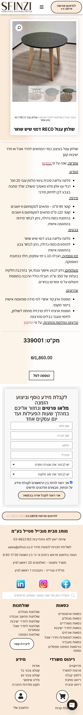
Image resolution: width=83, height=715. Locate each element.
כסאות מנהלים (71, 618)
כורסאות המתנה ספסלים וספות (64, 649)
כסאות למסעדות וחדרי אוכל (63, 637)
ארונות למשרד (71, 670)
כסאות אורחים (71, 632)
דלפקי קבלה (73, 675)
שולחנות (21, 605)
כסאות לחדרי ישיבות (67, 628)
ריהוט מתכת (73, 680)
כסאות (62, 605)
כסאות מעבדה (71, 642)
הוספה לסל (41, 375)
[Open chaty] (72, 705)
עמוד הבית (70, 117)
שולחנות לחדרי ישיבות (51, 117)
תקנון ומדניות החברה (26, 684)
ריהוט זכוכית (73, 684)
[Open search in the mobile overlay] (39, 595)
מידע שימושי (31, 680)
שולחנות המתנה (29, 634)
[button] (41, 7)
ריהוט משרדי (62, 659)
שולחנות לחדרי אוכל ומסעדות (26, 628)
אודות (36, 666)
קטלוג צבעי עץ (30, 675)
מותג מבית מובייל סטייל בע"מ (39, 531)
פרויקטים (75, 666)
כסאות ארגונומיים (69, 614)
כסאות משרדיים (70, 623)
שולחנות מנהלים (29, 612)
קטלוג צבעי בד (30, 670)
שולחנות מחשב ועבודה (24, 616)
